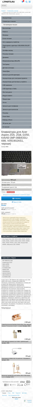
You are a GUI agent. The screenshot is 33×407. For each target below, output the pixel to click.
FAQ (13, 393)
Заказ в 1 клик (17, 202)
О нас (9, 393)
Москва (3, 205)
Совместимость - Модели (9, 257)
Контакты (4, 395)
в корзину (17, 198)
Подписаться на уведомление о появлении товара (17, 194)
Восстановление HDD (14, 395)
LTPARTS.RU (8, 2)
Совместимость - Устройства (9, 236)
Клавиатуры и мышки (12, 11)
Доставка (24, 393)
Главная (3, 11)
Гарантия (18, 393)
